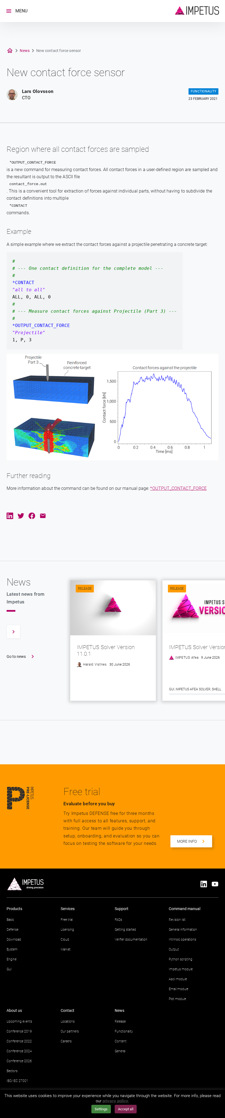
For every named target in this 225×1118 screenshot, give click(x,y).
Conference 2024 (19, 1051)
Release (85, 588)
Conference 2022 (19, 1041)
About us (14, 1010)
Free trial (67, 920)
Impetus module (181, 969)
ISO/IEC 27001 (17, 1081)
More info (187, 841)
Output (174, 949)
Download (14, 939)
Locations (68, 1021)
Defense (12, 930)
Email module (178, 989)
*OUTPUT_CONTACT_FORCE (178, 488)
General (120, 1051)
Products (14, 909)
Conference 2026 (19, 1061)
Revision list (177, 920)
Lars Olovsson (38, 91)
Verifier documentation (131, 939)
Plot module (177, 999)
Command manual (184, 909)
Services (68, 909)
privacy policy (115, 1100)
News (25, 50)
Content (120, 1041)
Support (121, 909)
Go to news (16, 656)
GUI (171, 689)
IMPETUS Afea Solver (193, 689)
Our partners (70, 1031)
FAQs (118, 920)
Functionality (124, 1031)
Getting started (125, 930)
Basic (10, 920)
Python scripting (180, 959)
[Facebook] (32, 516)
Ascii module (178, 979)
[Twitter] (21, 516)
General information (183, 930)
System (12, 949)
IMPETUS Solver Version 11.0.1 (106, 650)
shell (216, 689)
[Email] (43, 516)
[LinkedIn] (10, 516)
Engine (11, 959)
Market (66, 949)
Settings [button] (101, 1109)
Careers (66, 1041)
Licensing (67, 930)
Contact (67, 1010)
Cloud (65, 939)
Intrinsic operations (182, 939)
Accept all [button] (125, 1109)
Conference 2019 (19, 1031)
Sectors (12, 1071)
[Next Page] (13, 632)
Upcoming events (19, 1021)
